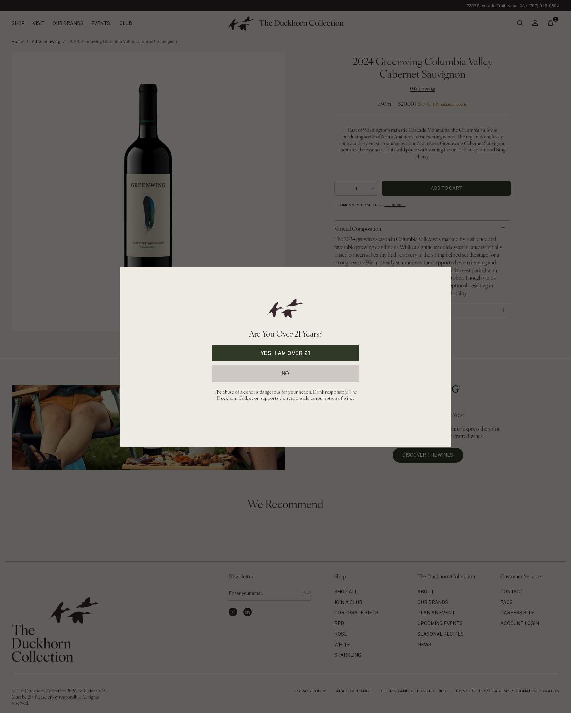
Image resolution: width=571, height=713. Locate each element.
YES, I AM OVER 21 (286, 353)
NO (285, 373)
